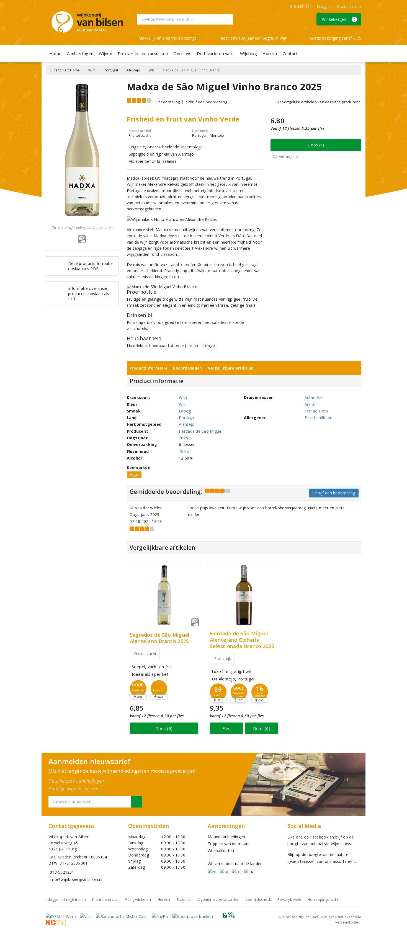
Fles (226, 728)
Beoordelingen (187, 368)
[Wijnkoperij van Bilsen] (87, 22)
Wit (151, 70)
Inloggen (324, 6)
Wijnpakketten (221, 850)
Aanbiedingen (80, 53)
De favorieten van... (215, 53)
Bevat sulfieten (319, 417)
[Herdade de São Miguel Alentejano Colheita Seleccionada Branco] (244, 595)
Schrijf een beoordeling (206, 101)
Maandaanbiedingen (226, 836)
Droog (185, 411)
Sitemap (184, 899)
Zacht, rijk (222, 658)
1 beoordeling (168, 101)
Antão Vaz (314, 397)
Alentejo (133, 70)
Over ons (182, 53)
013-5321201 (300, 6)
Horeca (269, 53)
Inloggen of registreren (66, 899)
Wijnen (105, 53)
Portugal (111, 70)
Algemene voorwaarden (218, 899)
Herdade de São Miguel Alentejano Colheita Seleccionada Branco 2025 (242, 639)
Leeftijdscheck (258, 899)
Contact (290, 53)
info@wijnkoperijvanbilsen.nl (76, 879)
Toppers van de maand (229, 843)
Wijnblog (248, 53)
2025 (183, 437)
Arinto (310, 404)
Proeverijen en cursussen (143, 53)
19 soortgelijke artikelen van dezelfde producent (317, 101)
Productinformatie (149, 368)
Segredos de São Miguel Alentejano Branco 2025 (160, 638)
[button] (159, 688)
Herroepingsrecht (323, 899)
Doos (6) (316, 145)
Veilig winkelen (138, 899)
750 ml (185, 451)
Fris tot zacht (145, 653)
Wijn (91, 70)
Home (55, 53)
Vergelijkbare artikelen (231, 368)
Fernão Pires (316, 411)
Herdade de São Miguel (200, 431)
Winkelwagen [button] (339, 19)
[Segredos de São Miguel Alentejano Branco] (164, 595)
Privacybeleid (289, 899)
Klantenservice (349, 6)
